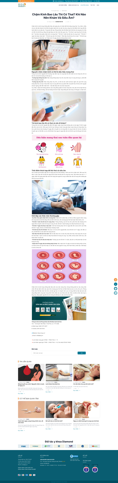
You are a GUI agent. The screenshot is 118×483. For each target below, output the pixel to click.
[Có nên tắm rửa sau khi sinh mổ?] (86, 372)
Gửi (82, 353)
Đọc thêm (20, 393)
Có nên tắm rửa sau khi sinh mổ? (83, 384)
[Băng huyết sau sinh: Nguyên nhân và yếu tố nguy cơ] (31, 372)
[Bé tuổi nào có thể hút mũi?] (59, 409)
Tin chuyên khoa (55, 10)
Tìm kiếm (97, 1)
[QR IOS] (87, 469)
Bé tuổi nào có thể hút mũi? (54, 421)
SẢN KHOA (64, 10)
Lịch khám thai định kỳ (53, 384)
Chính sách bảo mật (74, 459)
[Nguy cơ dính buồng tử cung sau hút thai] (86, 409)
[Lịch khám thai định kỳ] (59, 372)
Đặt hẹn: (72, 1)
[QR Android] (96, 469)
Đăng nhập (84, 1)
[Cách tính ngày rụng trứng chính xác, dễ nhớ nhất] (31, 409)
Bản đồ (63, 461)
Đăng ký (90, 1)
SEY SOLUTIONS (63, 481)
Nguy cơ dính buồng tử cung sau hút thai (86, 421)
